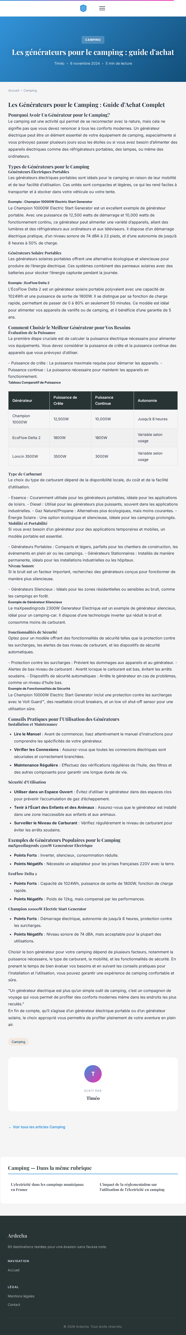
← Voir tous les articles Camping (36, 1127)
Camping (93, 40)
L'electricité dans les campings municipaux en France (47, 1187)
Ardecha (17, 1235)
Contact (14, 1304)
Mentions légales (21, 1296)
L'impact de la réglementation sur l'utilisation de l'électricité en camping (132, 1187)
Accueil (13, 90)
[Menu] (102, 8)
